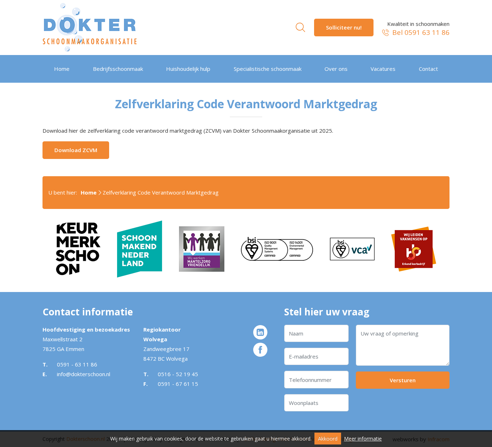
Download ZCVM (75, 150)
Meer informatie (363, 438)
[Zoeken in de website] (300, 27)
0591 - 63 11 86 (77, 364)
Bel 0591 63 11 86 (419, 32)
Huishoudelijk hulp (188, 68)
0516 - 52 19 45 (178, 374)
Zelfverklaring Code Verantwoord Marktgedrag (161, 192)
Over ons (336, 68)
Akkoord (327, 438)
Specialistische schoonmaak (267, 68)
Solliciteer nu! (344, 27)
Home (62, 68)
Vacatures (383, 68)
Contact (428, 68)
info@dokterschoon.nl (83, 374)
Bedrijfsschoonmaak (118, 68)
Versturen (403, 380)
